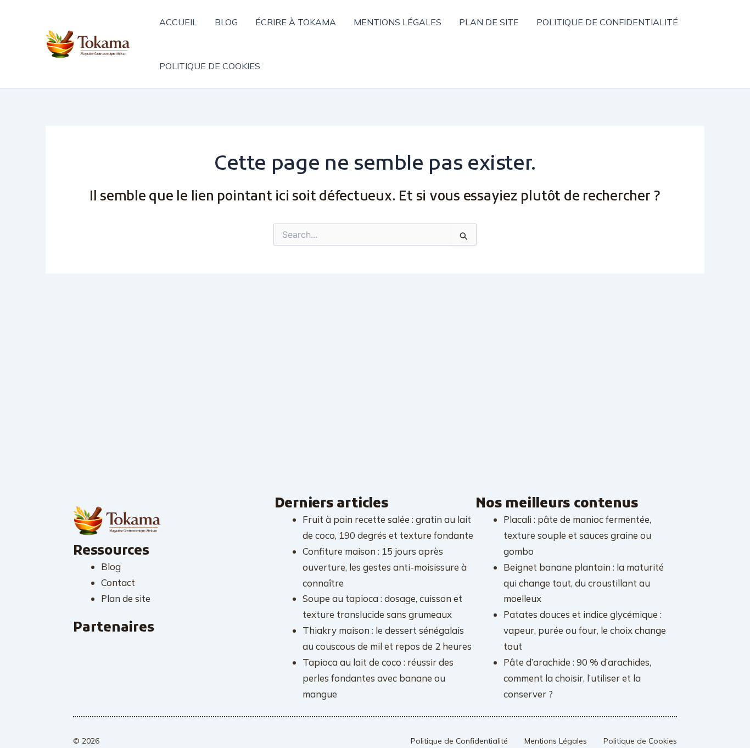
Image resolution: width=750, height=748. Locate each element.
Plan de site (489, 21)
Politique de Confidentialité (459, 741)
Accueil (178, 21)
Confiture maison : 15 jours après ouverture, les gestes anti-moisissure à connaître (385, 567)
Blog (226, 21)
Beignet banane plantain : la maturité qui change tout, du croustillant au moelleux (583, 583)
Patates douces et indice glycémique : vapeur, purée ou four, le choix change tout (584, 630)
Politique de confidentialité (607, 21)
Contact (118, 582)
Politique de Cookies (640, 741)
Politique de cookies (209, 65)
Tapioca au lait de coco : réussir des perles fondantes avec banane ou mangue (378, 678)
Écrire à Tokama (295, 21)
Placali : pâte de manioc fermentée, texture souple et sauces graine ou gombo (577, 535)
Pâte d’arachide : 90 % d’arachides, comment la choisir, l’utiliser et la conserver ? (577, 678)
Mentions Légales (555, 741)
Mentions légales (397, 21)
